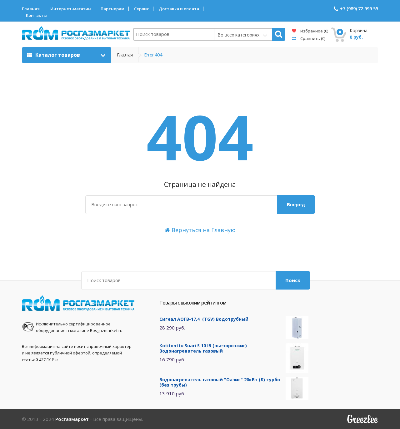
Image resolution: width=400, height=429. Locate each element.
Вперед (296, 204)
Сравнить (312, 38)
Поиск (292, 280)
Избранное (313, 31)
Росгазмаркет (72, 419)
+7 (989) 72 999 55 (359, 9)
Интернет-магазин (70, 9)
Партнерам (112, 9)
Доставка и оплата (179, 9)
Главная (31, 9)
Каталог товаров (57, 54)
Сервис (141, 9)
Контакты (36, 15)
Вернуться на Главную (203, 230)
